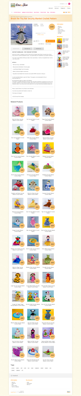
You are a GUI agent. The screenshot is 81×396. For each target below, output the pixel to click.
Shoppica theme (13, 392)
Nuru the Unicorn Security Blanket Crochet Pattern (17, 342)
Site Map (59, 33)
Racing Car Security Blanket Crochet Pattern (33, 175)
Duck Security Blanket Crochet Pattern (32, 212)
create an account (67, 6)
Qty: (35, 41)
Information (52, 12)
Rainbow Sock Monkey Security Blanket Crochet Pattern (18, 249)
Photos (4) (38, 48)
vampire (13, 370)
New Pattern (36, 12)
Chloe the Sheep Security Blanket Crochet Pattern (32, 194)
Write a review (41, 34)
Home (12, 12)
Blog (48, 12)
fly (22, 370)
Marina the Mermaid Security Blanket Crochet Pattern (33, 360)
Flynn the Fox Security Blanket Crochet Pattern (17, 157)
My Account (56, 8)
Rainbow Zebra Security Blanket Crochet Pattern (33, 268)
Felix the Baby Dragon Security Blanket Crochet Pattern (48, 286)
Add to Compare (48, 43)
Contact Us (60, 27)
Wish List (28, 384)
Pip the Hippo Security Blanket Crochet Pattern (17, 360)
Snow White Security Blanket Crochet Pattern (48, 249)
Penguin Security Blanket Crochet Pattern (17, 231)
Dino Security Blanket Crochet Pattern (17, 138)
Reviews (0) (27, 48)
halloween (18, 370)
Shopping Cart (63, 8)
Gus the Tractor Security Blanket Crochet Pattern (48, 360)
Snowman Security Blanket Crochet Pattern (48, 194)
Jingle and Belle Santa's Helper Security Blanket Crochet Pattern (48, 342)
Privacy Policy (60, 29)
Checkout (68, 8)
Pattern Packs (43, 12)
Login (28, 382)
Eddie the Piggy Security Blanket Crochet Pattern (17, 268)
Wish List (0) (51, 8)
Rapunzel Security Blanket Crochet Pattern (17, 212)
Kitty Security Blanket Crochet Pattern (33, 231)
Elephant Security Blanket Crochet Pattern (48, 157)
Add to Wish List (41, 43)
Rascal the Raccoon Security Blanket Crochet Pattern (48, 323)
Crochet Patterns (17, 12)
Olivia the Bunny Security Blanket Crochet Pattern (48, 138)
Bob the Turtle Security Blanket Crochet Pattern (33, 249)
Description (16, 48)
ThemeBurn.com (21, 392)
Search (14, 16)
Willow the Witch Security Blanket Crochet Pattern (33, 342)
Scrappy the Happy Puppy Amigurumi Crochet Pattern (66, 58)
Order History (29, 383)
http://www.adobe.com (16, 78)
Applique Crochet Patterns (27, 12)
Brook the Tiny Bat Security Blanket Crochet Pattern (24, 16)
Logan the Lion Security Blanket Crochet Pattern (17, 286)
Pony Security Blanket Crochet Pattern (32, 157)
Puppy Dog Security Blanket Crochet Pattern (48, 120)
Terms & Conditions (61, 30)
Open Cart (22, 391)
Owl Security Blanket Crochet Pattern (33, 120)
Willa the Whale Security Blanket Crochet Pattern (18, 323)
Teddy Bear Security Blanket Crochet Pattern (33, 138)
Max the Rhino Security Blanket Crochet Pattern (48, 231)
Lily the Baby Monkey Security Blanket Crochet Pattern (32, 286)
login (62, 6)
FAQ (59, 28)
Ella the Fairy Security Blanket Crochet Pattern (17, 175)
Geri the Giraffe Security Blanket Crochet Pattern (33, 305)
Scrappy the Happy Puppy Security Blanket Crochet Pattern (18, 305)
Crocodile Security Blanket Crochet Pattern (48, 268)
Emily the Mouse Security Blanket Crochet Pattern (17, 120)
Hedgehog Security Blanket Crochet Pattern (48, 175)
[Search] (69, 4)
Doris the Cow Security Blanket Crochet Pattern (48, 305)
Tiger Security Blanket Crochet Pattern (48, 212)
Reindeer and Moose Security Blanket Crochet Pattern (17, 194)
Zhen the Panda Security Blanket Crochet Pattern (33, 323)
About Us (59, 26)
